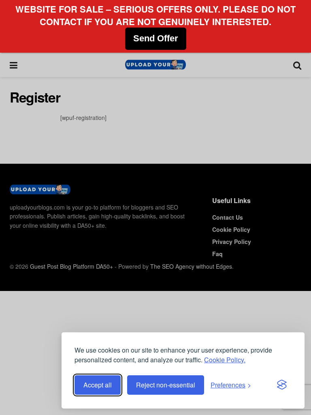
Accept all (97, 384)
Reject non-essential (165, 384)
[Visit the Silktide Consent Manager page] (282, 385)
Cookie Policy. (224, 359)
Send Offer (155, 38)
